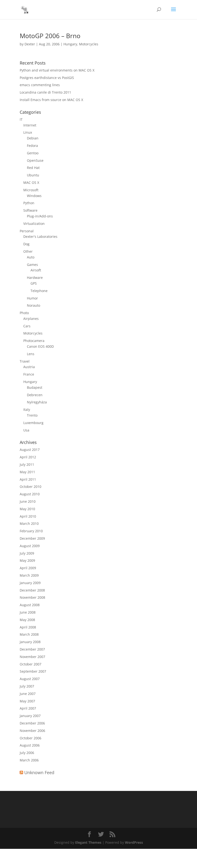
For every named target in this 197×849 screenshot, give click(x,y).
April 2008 (28, 627)
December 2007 (32, 649)
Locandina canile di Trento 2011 (45, 92)
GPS (34, 283)
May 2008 (27, 619)
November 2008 (32, 597)
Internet (29, 125)
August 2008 (30, 605)
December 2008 (32, 590)
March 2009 (29, 575)
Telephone (39, 290)
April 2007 (28, 708)
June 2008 (28, 612)
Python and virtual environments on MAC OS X (57, 70)
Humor (32, 298)
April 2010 (28, 516)
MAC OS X (31, 182)
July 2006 (27, 752)
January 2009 (30, 582)
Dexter (30, 44)
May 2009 (27, 560)
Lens (30, 354)
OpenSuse (35, 160)
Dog (26, 244)
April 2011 (28, 479)
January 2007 (30, 715)
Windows (34, 195)
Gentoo (32, 153)
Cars (27, 326)
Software (30, 210)
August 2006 (30, 745)
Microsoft (30, 190)
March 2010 (29, 523)
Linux (27, 132)
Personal (27, 231)
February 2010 (31, 531)
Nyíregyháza (37, 402)
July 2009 (27, 553)
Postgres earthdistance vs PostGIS (47, 77)
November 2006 (32, 730)
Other (28, 251)
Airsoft (36, 270)
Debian (32, 138)
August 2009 (30, 546)
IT (21, 119)
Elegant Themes (88, 842)
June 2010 (28, 501)
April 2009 (28, 568)
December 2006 (32, 723)
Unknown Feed (39, 772)
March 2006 (29, 760)
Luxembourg (33, 422)
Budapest (34, 387)
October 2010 (30, 486)
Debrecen (35, 395)
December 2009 (32, 538)
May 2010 (27, 509)
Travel (25, 361)
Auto (30, 257)
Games (32, 264)
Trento (32, 415)
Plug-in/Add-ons (40, 216)
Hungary (70, 44)
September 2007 (33, 671)
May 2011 (27, 472)
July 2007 (27, 686)
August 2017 (30, 449)
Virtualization (34, 223)
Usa (26, 430)
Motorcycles (88, 44)
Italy (26, 409)
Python (28, 203)
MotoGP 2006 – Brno (50, 35)
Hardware (35, 277)
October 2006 (30, 738)
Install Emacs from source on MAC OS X (51, 99)
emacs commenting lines (40, 85)
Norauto (33, 305)
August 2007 (30, 678)
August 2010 (30, 494)
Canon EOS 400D (40, 346)
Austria (29, 367)
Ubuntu (33, 175)
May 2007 (27, 701)
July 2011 (27, 464)
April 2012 (28, 457)
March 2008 (29, 634)
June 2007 (28, 693)
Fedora (32, 145)
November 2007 (32, 656)
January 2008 (30, 642)
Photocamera (33, 340)
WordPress (134, 842)
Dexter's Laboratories (40, 236)
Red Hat (33, 167)
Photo (24, 313)
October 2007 (30, 664)
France (28, 374)
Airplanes (31, 318)
